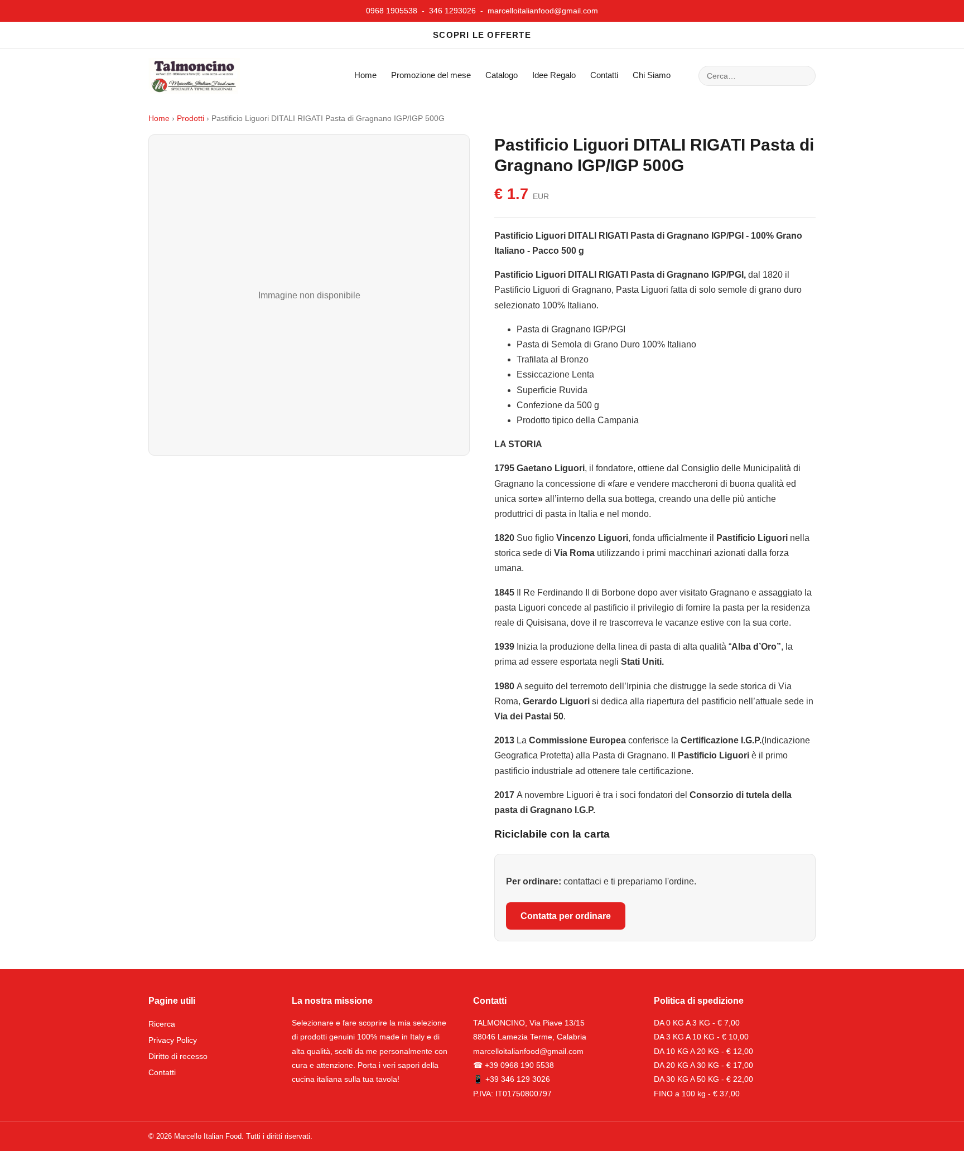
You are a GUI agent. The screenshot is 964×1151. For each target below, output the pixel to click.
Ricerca (161, 1023)
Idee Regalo (554, 75)
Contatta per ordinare (565, 916)
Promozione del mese (431, 75)
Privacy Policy (172, 1040)
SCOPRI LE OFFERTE (482, 35)
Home (365, 75)
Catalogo (501, 75)
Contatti (604, 75)
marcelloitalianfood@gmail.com (543, 10)
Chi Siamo (652, 75)
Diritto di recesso (178, 1056)
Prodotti (190, 118)
